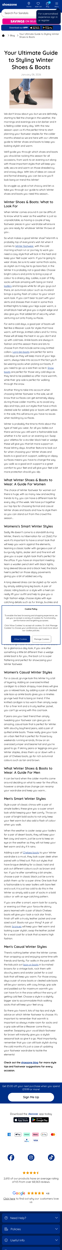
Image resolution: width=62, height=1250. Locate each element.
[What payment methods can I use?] (31, 1137)
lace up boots (31, 964)
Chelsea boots (31, 852)
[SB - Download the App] (31, 28)
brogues (16, 926)
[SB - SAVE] (31, 21)
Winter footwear (24, 246)
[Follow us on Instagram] (31, 1157)
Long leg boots (21, 351)
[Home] (3, 35)
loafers (8, 286)
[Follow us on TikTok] (51, 1157)
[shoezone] (10, 5)
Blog (12, 35)
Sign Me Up (31, 1097)
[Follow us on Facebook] (11, 1157)
